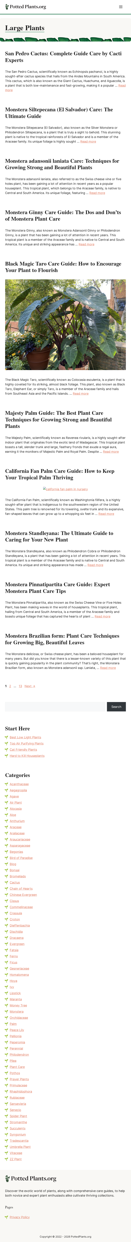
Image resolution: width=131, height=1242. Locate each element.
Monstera (17, 1011)
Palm (13, 1024)
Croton (15, 919)
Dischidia (16, 931)
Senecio (15, 1110)
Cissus (14, 901)
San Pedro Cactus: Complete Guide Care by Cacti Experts (63, 56)
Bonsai (14, 870)
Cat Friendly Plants (23, 749)
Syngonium (18, 1134)
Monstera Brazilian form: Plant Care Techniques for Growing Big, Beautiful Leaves (62, 639)
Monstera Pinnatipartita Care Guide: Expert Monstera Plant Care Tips (57, 587)
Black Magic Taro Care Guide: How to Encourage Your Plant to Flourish (63, 266)
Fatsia (14, 950)
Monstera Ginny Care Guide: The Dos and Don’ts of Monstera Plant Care (63, 215)
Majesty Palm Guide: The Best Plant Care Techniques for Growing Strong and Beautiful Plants (58, 419)
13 (21, 686)
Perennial (16, 1048)
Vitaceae (16, 1153)
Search (116, 707)
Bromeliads (18, 876)
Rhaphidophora (21, 1091)
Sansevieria (18, 1104)
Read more (88, 141)
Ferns (14, 956)
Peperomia (17, 1042)
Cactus (15, 882)
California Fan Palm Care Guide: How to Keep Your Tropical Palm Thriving (59, 474)
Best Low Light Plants (25, 737)
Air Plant (16, 802)
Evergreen (17, 944)
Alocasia (16, 808)
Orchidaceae (19, 1017)
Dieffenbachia (20, 925)
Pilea (13, 1061)
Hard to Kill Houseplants (27, 756)
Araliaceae (17, 833)
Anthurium (17, 821)
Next (30, 686)
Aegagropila (18, 790)
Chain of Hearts (21, 888)
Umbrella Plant (20, 1147)
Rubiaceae (17, 1097)
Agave (14, 796)
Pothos (15, 1073)
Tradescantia (19, 1140)
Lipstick (15, 993)
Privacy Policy (20, 1217)
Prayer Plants (19, 1079)
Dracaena (17, 938)
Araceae (15, 827)
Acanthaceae (19, 784)
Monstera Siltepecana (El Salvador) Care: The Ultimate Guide (59, 112)
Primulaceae (18, 1085)
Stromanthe (18, 1122)
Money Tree (18, 1005)
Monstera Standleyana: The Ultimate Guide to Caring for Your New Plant (59, 536)
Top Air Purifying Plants (26, 743)
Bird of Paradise (21, 858)
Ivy (12, 987)
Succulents (17, 1128)
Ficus (13, 962)
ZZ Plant (16, 1159)
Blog (13, 864)
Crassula (16, 913)
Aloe (13, 815)
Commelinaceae (21, 907)
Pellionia (15, 1036)
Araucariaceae (20, 839)
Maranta (16, 999)
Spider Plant (18, 1116)
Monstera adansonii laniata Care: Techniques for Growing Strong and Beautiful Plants (62, 164)
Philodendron (19, 1054)
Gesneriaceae (19, 968)
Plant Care (17, 1067)
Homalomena (19, 974)
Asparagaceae (20, 845)
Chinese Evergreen (23, 895)
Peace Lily (17, 1030)
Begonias (16, 852)
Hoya (13, 981)
